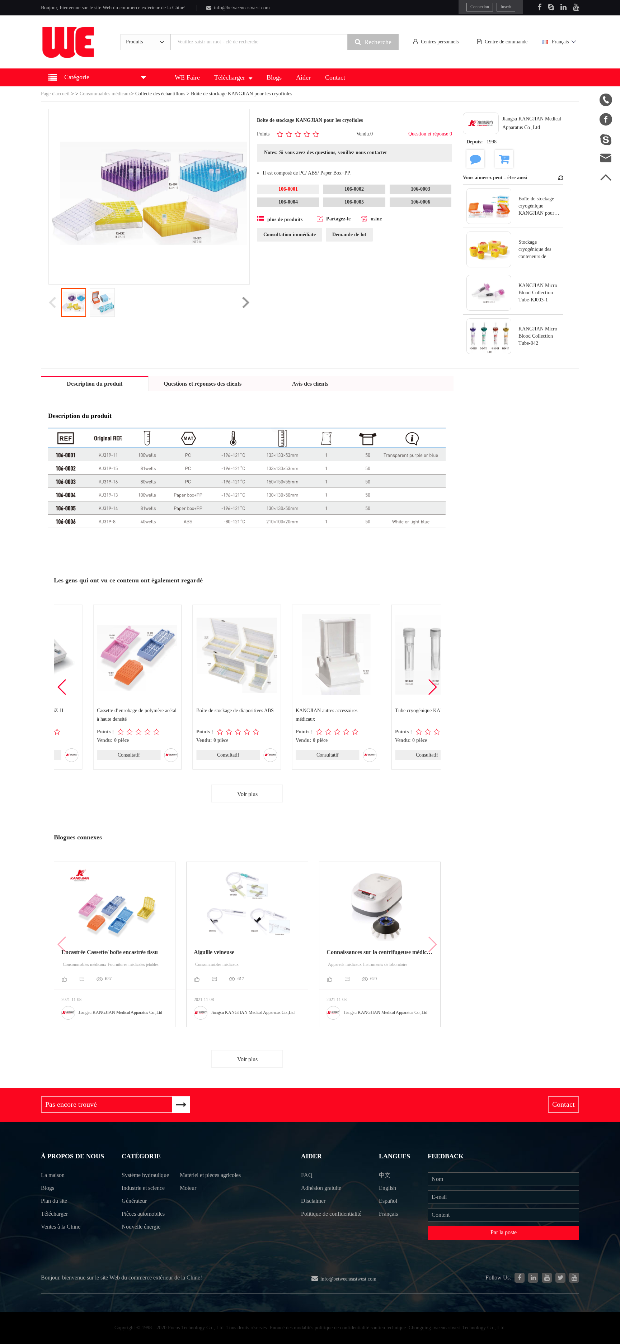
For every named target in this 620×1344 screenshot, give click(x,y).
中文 (384, 1175)
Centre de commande (506, 41)
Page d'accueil (55, 93)
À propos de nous (72, 1156)
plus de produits (284, 219)
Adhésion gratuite (321, 1188)
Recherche (377, 42)
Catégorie (141, 1156)
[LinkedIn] (563, 7)
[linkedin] (533, 1278)
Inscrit (506, 6)
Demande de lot (349, 234)
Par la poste (503, 1232)
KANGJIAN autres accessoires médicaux (287, 715)
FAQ (307, 1175)
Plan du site (54, 1201)
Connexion (479, 6)
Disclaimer (313, 1201)
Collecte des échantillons (160, 93)
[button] (432, 687)
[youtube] (574, 1278)
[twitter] (560, 1278)
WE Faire (187, 77)
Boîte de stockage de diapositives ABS (196, 710)
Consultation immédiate (289, 234)
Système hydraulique (145, 1175)
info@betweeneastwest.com (242, 7)
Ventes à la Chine (60, 1227)
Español (388, 1201)
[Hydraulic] (547, 1278)
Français (560, 41)
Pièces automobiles (143, 1214)
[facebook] (520, 1278)
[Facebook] (539, 7)
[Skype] (551, 7)
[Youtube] (576, 7)
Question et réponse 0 (430, 134)
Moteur (188, 1188)
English (387, 1188)
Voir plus (247, 794)
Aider (303, 77)
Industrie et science (143, 1188)
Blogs (274, 77)
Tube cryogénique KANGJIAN (387, 710)
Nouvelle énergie (141, 1227)
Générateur (134, 1201)
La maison (53, 1175)
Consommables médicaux (105, 93)
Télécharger (229, 77)
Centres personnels (440, 41)
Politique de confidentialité (331, 1214)
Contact (335, 77)
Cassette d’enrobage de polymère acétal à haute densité (97, 715)
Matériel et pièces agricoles (210, 1175)
